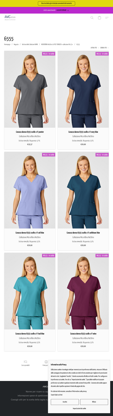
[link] (63, 10)
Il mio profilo (46, 365)
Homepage (7, 44)
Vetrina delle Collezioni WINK (30, 44)
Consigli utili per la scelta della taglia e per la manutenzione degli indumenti (46, 400)
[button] (56, 3)
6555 (78, 44)
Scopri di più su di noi (56, 395)
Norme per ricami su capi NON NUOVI (43, 392)
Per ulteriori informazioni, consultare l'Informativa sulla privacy (69, 391)
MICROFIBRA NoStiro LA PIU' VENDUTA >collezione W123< (57, 44)
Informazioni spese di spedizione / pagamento (39, 396)
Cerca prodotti (25, 365)
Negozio (16, 44)
